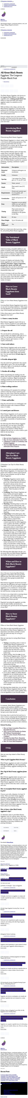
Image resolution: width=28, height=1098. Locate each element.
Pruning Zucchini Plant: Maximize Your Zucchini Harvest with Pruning (15, 738)
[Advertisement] (14, 50)
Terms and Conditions (9, 1094)
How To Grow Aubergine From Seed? (15, 440)
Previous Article (5, 863)
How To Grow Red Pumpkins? (13, 741)
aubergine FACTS (8, 6)
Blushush (11, 1082)
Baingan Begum (6, 81)
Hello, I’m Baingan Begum (4, 20)
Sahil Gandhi (3, 1083)
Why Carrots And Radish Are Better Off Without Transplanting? (15, 732)
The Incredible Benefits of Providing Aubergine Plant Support (15, 445)
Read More (3, 899)
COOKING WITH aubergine (10, 5)
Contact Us (6, 1091)
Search (14, 67)
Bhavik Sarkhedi (22, 1082)
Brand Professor (8, 1083)
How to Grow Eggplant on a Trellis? (15, 438)
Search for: (2, 65)
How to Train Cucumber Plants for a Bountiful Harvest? (15, 728)
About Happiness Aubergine (11, 1090)
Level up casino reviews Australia (9, 1074)
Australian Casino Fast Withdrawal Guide (10, 1077)
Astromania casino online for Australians (10, 1078)
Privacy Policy (7, 1092)
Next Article (4, 873)
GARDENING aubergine (9, 3)
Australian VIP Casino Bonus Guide (9, 1076)
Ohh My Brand (16, 1082)
